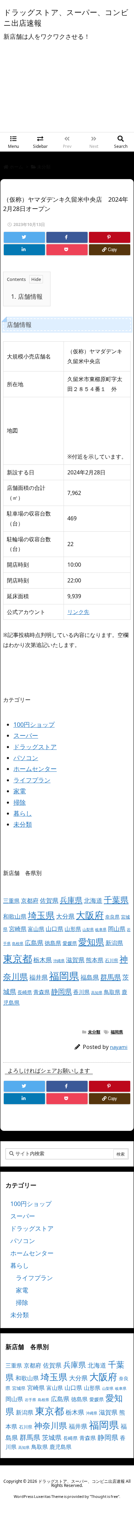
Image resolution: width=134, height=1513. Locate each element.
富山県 (36, 929)
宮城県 (18, 1388)
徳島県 (53, 943)
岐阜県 (101, 929)
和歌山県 (14, 916)
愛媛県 (70, 943)
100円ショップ (34, 724)
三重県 (11, 901)
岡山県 (116, 929)
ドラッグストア (35, 747)
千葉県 (116, 899)
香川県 (81, 992)
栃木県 (42, 959)
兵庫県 (71, 900)
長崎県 (25, 992)
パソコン (25, 758)
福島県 (89, 977)
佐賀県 (49, 900)
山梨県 (88, 929)
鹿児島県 (60, 1447)
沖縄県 (59, 960)
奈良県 (112, 916)
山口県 (54, 929)
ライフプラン (32, 780)
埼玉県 (41, 915)
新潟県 (114, 943)
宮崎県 (17, 929)
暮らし (22, 813)
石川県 (111, 960)
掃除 (19, 802)
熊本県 (94, 960)
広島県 (34, 942)
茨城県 (52, 1437)
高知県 (96, 992)
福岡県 (64, 976)
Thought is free (104, 1496)
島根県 (17, 943)
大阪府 (90, 915)
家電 (19, 791)
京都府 (29, 901)
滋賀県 (75, 960)
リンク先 (78, 612)
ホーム (16, 167)
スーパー (25, 735)
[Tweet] (24, 237)
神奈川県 (50, 1425)
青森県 (41, 992)
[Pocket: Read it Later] (67, 249)
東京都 (17, 958)
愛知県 (91, 941)
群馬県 (110, 977)
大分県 (65, 916)
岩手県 (30, 1399)
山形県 (73, 929)
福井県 (38, 977)
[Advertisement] (67, 92)
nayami (118, 1046)
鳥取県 (112, 992)
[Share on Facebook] (67, 237)
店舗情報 (27, 296)
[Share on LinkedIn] (24, 249)
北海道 (93, 900)
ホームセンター (35, 769)
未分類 (44, 167)
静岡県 (61, 991)
